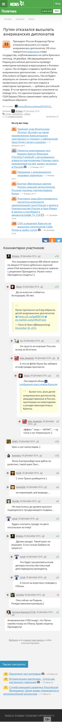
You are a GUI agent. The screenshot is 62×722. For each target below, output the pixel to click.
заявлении (33, 51)
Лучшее (8, 19)
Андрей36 (20, 487)
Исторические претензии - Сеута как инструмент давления (32, 680)
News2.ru (9, 715)
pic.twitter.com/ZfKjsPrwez (30, 319)
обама (27, 114)
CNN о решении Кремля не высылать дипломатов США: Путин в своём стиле (32, 226)
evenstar (20, 594)
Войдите (13, 639)
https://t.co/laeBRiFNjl (31, 316)
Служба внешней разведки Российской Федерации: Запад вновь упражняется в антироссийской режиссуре (31, 690)
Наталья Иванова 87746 (23, 612)
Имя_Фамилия (27, 358)
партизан (16, 455)
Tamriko (15, 501)
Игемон (19, 111)
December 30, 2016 (25, 327)
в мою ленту (47, 11)
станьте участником (33, 639)
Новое (31, 19)
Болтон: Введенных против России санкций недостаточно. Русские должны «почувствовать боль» (33, 188)
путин (8, 114)
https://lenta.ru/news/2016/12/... (35, 106)
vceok (14, 518)
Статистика (31, 715)
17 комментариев (13, 116)
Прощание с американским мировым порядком (34, 173)
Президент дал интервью (25, 673)
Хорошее (20, 19)
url (39, 256)
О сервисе (19, 715)
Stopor (19, 286)
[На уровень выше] (8, 287)
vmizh (18, 473)
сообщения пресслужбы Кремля (38, 384)
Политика (9, 11)
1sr (21, 340)
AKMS (15, 441)
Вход (57, 3)
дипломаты (17, 114)
